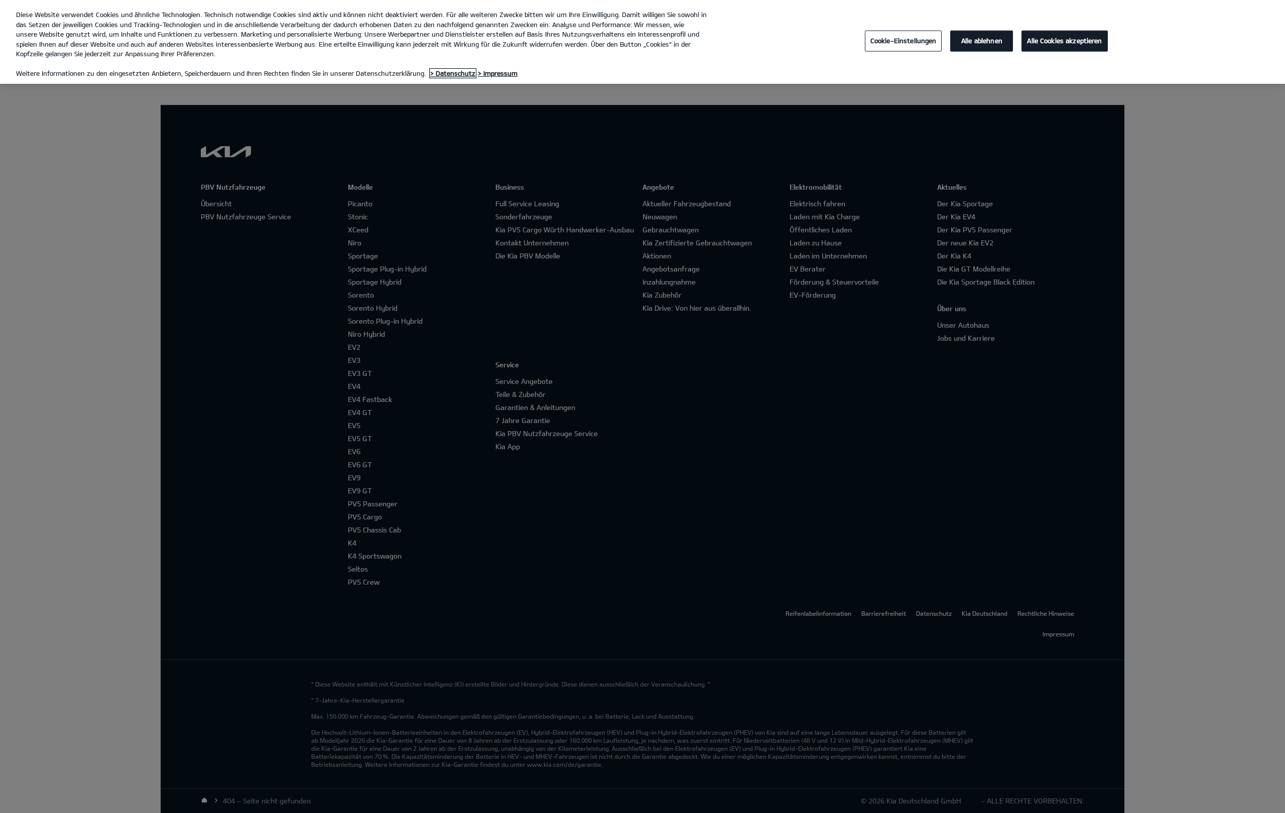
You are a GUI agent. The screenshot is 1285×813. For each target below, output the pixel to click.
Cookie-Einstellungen (903, 41)
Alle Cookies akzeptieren (1064, 41)
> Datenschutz (452, 73)
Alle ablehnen (981, 41)
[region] (642, 42)
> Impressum (498, 73)
